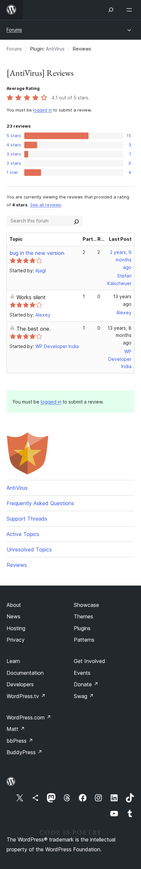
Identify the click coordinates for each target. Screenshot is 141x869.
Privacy (16, 639)
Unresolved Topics (29, 549)
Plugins (82, 628)
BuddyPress (24, 752)
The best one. (33, 328)
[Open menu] (130, 10)
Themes (83, 616)
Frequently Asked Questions (40, 503)
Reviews (17, 565)
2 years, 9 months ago (120, 259)
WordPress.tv (26, 696)
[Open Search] (111, 10)
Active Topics (23, 534)
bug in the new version (37, 253)
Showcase (86, 605)
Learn (13, 661)
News (13, 616)
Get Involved (89, 661)
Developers (20, 684)
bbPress (20, 740)
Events (82, 673)
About (14, 605)
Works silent (31, 297)
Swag (84, 696)
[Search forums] (76, 221)
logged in (42, 110)
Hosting (16, 628)
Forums (14, 29)
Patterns (84, 639)
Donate (86, 684)
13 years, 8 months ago (119, 335)
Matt (16, 729)
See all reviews (45, 204)
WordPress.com (29, 717)
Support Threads (27, 518)
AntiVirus (55, 49)
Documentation (25, 673)
